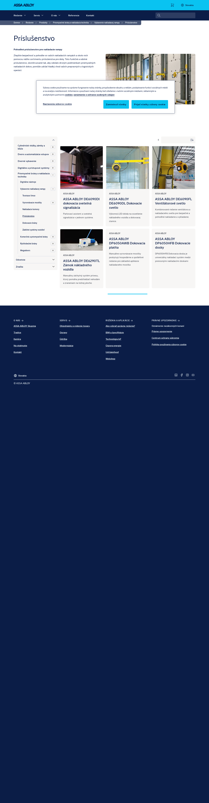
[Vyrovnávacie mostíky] (53, 202)
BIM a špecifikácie (115, 332)
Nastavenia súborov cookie (57, 104)
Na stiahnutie (20, 345)
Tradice (17, 332)
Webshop (110, 358)
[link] (19, 22)
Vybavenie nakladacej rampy (32, 189)
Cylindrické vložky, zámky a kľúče (31, 147)
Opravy (63, 332)
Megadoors (25, 250)
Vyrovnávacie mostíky (32, 202)
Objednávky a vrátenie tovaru (75, 325)
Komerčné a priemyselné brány (34, 236)
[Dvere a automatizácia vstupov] (53, 154)
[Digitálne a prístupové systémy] (53, 168)
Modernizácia (66, 345)
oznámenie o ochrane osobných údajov (94, 94)
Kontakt (90, 15)
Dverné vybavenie (27, 160)
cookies (69, 94)
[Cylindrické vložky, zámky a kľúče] (53, 147)
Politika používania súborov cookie (169, 344)
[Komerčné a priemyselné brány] (53, 236)
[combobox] (175, 15)
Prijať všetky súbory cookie (149, 104)
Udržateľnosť (112, 352)
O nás (54, 15)
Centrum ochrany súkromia (165, 337)
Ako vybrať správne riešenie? (120, 325)
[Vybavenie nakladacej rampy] (53, 189)
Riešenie (18, 15)
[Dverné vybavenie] (53, 161)
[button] (24, 15)
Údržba (63, 338)
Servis (37, 15)
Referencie (73, 15)
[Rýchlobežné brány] (53, 243)
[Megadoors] (53, 250)
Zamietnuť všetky (116, 104)
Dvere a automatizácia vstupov (33, 154)
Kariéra (17, 338)
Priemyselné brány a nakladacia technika (34, 175)
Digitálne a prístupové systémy (33, 167)
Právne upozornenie (162, 331)
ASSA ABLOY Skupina (25, 325)
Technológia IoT (113, 338)
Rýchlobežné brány (28, 243)
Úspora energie (113, 345)
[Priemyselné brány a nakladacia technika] (53, 175)
